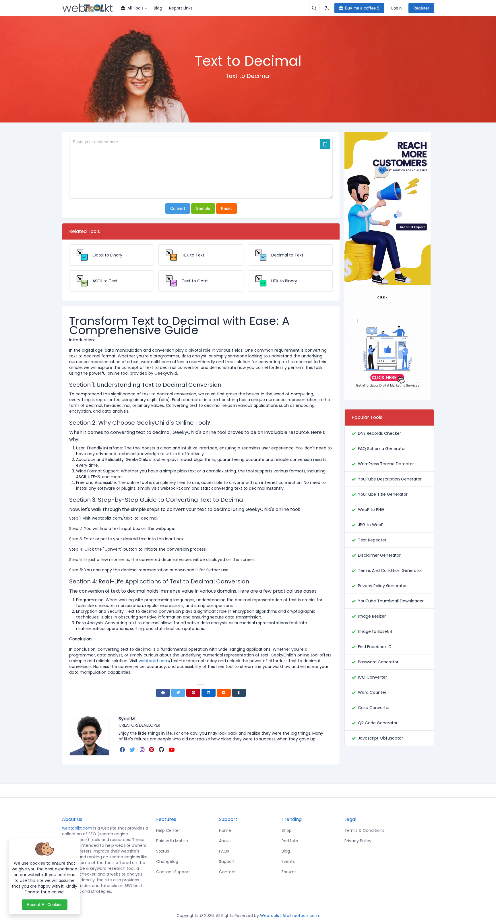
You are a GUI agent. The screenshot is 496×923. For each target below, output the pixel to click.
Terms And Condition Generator (390, 570)
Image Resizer (372, 616)
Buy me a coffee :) (362, 7)
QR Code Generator (378, 723)
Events (288, 861)
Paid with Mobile (172, 841)
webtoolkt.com (77, 828)
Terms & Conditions (364, 830)
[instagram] (143, 750)
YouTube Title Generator (383, 494)
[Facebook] (163, 693)
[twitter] (133, 750)
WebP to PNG (371, 509)
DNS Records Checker (379, 433)
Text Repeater (372, 540)
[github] (162, 750)
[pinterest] (152, 750)
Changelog (167, 861)
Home (225, 830)
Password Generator (378, 662)
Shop (287, 830)
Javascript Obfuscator (380, 738)
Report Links (181, 8)
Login (396, 7)
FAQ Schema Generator (382, 448)
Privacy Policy (357, 841)
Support (227, 861)
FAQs (224, 851)
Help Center (168, 830)
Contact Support (173, 872)
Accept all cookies (45, 904)
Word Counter (372, 692)
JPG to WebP (370, 525)
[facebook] (123, 750)
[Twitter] (178, 693)
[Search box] (314, 8)
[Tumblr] (239, 693)
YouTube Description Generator (390, 479)
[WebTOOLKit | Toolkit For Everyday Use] (90, 8)
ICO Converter (372, 677)
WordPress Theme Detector (386, 464)
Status (162, 851)
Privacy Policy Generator (382, 586)
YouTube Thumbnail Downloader (391, 601)
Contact (227, 872)
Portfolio (290, 841)
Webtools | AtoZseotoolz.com (289, 915)
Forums (289, 872)
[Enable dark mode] (327, 8)
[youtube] (172, 750)
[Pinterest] (193, 693)
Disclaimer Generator (379, 555)
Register (421, 7)
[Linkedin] (209, 693)
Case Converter (374, 708)
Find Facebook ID (375, 647)
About (225, 841)
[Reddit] (224, 693)
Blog (158, 8)
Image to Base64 (375, 631)
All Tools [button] (135, 8)
